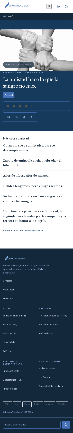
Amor (17, 404)
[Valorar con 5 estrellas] (32, 106)
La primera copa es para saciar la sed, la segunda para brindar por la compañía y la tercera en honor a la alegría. (34, 216)
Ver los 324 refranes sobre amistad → (23, 230)
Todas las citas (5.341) (14, 315)
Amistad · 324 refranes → (18, 64)
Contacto (7, 280)
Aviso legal (8, 289)
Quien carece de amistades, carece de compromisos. (29, 147)
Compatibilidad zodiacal (51, 386)
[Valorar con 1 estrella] (8, 106)
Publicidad (8, 298)
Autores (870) (10, 324)
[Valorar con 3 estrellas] (20, 106)
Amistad (9, 95)
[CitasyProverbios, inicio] (16, 6)
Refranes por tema (48, 324)
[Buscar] (66, 425)
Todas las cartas (47, 368)
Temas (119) (9, 333)
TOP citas (8, 351)
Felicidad (62, 404)
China (7, 404)
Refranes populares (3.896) (53, 315)
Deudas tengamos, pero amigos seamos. (33, 186)
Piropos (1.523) (11, 371)
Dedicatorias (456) (12, 379)
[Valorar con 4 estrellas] (26, 106)
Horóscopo (45, 377)
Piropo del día (10, 388)
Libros (27, 404)
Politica (37, 404)
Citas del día (9, 342)
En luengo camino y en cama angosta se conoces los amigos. (32, 198)
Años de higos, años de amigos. (26, 175)
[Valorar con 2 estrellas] (14, 106)
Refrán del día (46, 333)
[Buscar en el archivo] (49, 6)
